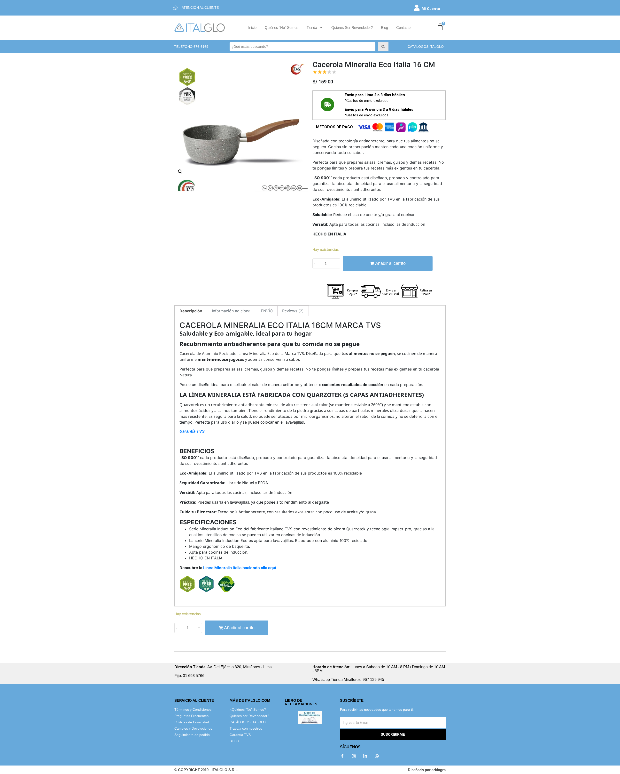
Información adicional (231, 310)
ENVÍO (267, 310)
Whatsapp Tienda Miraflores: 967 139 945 (348, 679)
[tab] (191, 311)
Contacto (403, 27)
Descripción (190, 310)
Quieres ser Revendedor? (352, 27)
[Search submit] (383, 46)
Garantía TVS (191, 431)
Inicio (252, 27)
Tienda (312, 27)
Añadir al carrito (390, 263)
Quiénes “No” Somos (281, 27)
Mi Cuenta (431, 9)
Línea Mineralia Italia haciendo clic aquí (239, 567)
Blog (384, 27)
